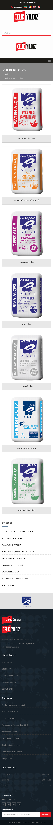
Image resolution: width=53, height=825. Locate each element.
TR (39, 8)
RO (30, 8)
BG (26, 8)
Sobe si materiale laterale (12, 752)
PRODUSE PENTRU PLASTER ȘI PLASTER (18, 532)
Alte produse (7, 758)
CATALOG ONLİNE (9, 682)
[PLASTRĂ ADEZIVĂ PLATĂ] (26, 171)
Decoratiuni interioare (10, 738)
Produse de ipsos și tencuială (13, 705)
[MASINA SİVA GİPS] (26, 481)
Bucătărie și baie (8, 718)
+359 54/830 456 (9, 643)
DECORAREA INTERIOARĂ (12, 565)
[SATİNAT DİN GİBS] (26, 109)
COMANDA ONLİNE (10, 675)
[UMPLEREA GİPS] (26, 233)
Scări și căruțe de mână (11, 745)
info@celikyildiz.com (27, 643)
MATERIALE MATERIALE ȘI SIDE (15, 578)
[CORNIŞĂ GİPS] (26, 357)
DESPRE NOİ (7, 669)
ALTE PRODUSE (8, 585)
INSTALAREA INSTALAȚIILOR (13, 558)
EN (34, 8)
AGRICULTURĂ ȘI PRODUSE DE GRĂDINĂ (18, 552)
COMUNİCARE (7, 689)
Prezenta (45, 814)
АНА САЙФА (7, 662)
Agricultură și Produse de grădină (15, 725)
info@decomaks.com (10, 647)
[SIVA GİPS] (26, 295)
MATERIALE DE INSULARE (12, 538)
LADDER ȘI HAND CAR (11, 572)
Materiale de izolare (10, 711)
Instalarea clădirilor (9, 732)
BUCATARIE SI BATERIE (11, 545)
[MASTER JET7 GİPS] (26, 419)
